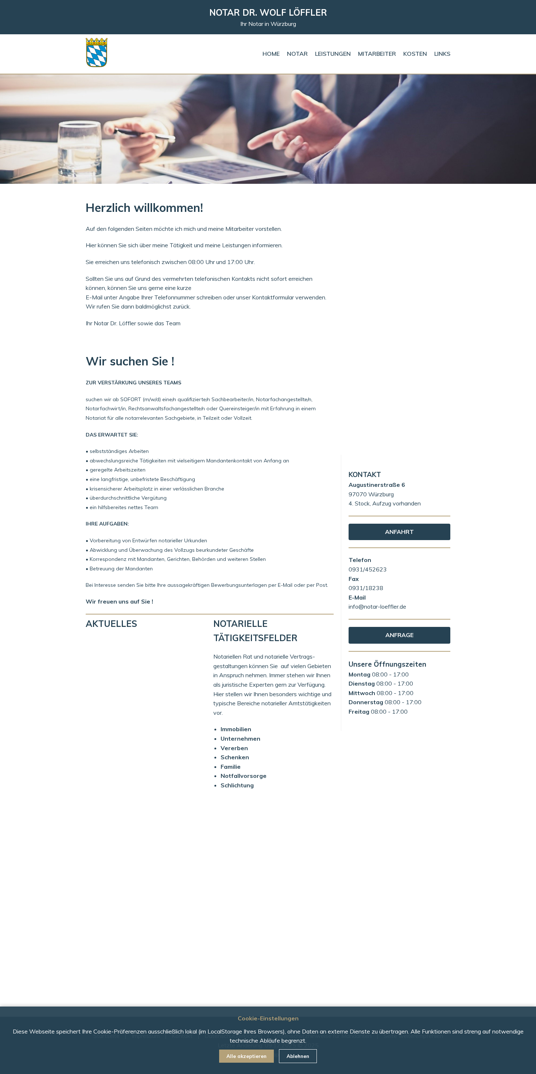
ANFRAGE (399, 635)
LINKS (442, 53)
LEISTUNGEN (333, 53)
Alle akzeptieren (246, 1056)
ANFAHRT (399, 531)
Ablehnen (298, 1056)
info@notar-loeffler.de (377, 606)
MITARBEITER (377, 53)
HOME (271, 53)
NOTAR (297, 53)
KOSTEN (415, 53)
